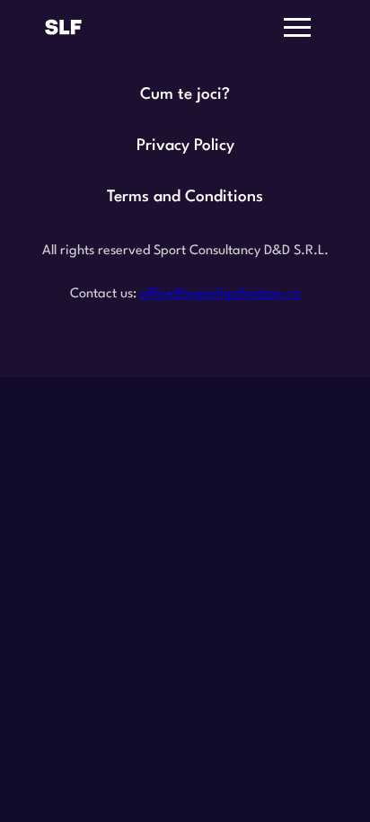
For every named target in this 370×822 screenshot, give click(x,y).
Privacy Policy (185, 146)
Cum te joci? (185, 94)
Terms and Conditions (185, 197)
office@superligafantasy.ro (220, 294)
